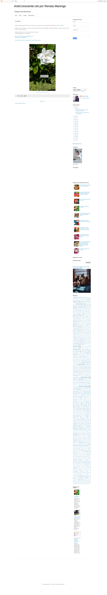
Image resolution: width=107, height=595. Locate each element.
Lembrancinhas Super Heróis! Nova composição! (85, 221)
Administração (88, 297)
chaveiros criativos (76, 465)
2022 (75, 119)
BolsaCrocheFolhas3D (77, 317)
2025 (75, 106)
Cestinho (85, 332)
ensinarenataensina (78, 473)
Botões (88, 323)
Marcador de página (85, 393)
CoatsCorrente (75, 338)
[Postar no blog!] (22, 96)
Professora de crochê (77, 428)
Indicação (87, 381)
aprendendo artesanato (77, 460)
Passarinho (75, 413)
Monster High (75, 404)
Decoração (87, 353)
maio (76, 108)
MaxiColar (81, 396)
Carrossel (87, 328)
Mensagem (81, 397)
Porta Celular (87, 420)
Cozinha (80, 343)
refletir (90, 482)
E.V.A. (86, 354)
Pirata (87, 417)
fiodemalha (80, 476)
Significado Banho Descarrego (84, 440)
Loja (79, 391)
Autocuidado (75, 310)
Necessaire (89, 409)
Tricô (83, 455)
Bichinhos (75, 315)
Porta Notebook (82, 422)
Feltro (80, 364)
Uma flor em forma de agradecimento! (42, 92)
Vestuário (89, 456)
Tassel (87, 450)
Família (75, 361)
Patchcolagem (81, 413)
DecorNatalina (88, 351)
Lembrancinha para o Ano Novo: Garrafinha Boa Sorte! (85, 214)
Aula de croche (81, 309)
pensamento (78, 482)
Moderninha (77, 403)
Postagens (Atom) (21, 103)
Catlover (79, 331)
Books (78, 321)
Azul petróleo (79, 311)
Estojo (74, 359)
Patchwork (87, 413)
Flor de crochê (88, 368)
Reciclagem (84, 433)
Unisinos (74, 456)
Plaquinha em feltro (85, 418)
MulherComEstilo (86, 406)
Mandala (89, 392)
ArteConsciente (83, 305)
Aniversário (79, 304)
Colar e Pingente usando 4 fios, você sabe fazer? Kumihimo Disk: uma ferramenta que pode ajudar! (85, 244)
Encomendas (75, 356)
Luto (90, 391)
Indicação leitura (75, 382)
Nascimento (79, 409)
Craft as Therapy (87, 343)
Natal (84, 409)
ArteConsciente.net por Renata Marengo (40, 6)
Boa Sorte (75, 316)
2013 (75, 134)
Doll (82, 354)
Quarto (89, 429)
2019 (75, 124)
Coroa (81, 342)
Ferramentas (87, 364)
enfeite (87, 471)
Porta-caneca (80, 423)
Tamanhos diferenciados (82, 449)
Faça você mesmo (85, 361)
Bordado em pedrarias (81, 323)
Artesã (88, 306)
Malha (85, 392)
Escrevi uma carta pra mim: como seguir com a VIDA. (81, 110)
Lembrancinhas (83, 386)
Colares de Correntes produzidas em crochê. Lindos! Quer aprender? (84, 228)
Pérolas (85, 429)
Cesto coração (83, 333)
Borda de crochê (86, 322)
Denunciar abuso (77, 143)
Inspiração (81, 382)
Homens (74, 381)
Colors (78, 339)
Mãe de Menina (79, 408)
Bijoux (80, 315)
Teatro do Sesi (80, 451)
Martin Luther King (85, 395)
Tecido (86, 451)
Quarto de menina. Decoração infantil (80, 430)
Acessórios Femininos (78, 297)
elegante (80, 470)
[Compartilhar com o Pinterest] (26, 96)
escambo (87, 473)
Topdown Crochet (76, 454)
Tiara (74, 452)
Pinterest (74, 417)
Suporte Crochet (88, 446)
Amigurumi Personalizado (84, 301)
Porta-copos (87, 423)
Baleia (84, 311)
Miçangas (82, 402)
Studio (79, 444)
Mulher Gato (87, 404)
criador (74, 466)
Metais (86, 397)
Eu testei (78, 360)
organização (84, 481)
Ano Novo (89, 304)
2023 (75, 117)
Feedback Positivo (76, 363)
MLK (78, 392)
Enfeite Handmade (82, 356)
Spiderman (75, 444)
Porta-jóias (75, 424)
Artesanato (81, 306)
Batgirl (88, 312)
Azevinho (74, 311)
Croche (79, 344)
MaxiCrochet (87, 396)
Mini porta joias (81, 401)
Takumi (74, 449)
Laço (86, 384)
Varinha (78, 456)
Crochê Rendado (76, 350)
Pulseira (81, 429)
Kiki (88, 383)
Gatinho (74, 373)
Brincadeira (81, 325)
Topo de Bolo (83, 454)
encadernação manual (77, 471)
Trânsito (88, 455)
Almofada (87, 298)
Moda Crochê (88, 402)
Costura (75, 343)
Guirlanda (75, 375)
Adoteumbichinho (77, 298)
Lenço (74, 390)
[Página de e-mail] (18, 95)
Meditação (74, 397)
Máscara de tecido (81, 407)
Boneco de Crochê (76, 320)
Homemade (80, 379)
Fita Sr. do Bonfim (84, 367)
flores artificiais (86, 476)
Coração (80, 341)
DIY (78, 351)
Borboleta (88, 321)
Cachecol (79, 326)
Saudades (79, 439)
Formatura (82, 369)
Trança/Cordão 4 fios (77, 455)
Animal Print (85, 302)
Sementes (75, 440)
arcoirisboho (87, 460)
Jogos (90, 382)
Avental (80, 310)
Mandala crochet (77, 393)
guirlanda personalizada (84, 477)
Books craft (83, 321)
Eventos (83, 360)
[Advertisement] (82, 63)
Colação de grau (86, 338)
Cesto (90, 332)
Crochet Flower (83, 346)
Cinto (88, 336)
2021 (75, 121)
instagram (74, 478)
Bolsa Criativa (85, 316)
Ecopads (74, 355)
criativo (79, 466)
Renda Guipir (82, 434)
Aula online (88, 309)
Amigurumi (75, 301)
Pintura (81, 417)
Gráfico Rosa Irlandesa (77, 374)
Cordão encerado (76, 342)
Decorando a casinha (79, 353)
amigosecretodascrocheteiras (78, 459)
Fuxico (86, 370)
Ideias (83, 381)
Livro (78, 390)
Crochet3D (80, 347)
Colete (74, 339)
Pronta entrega (75, 429)
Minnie (78, 402)
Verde (85, 456)
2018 (75, 126)
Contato (24, 15)
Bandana (88, 311)
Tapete (78, 450)
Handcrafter (76, 377)
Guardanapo (87, 374)
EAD (89, 354)
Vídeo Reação (83, 457)
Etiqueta (74, 360)
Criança (74, 344)
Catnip (84, 331)
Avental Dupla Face (86, 310)
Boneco (84, 317)
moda (79, 479)
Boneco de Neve (84, 320)
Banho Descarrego (82, 312)
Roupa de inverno (81, 436)
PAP (87, 411)
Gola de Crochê (86, 373)
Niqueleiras (76, 411)
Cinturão (74, 337)
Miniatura (87, 401)
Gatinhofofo (79, 373)
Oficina (84, 411)
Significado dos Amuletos (86, 441)
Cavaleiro (74, 332)
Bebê (83, 314)
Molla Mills (87, 403)
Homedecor (81, 378)
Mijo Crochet (87, 398)
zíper (87, 483)
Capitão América (77, 328)
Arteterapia (75, 307)
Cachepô (74, 327)
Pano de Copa (75, 412)
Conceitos (89, 339)
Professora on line (86, 428)
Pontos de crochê (80, 419)
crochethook (82, 467)
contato (61, 25)
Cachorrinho (79, 327)
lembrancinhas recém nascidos (83, 478)
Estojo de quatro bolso (81, 359)
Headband (75, 378)
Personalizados (76, 416)
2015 (75, 131)
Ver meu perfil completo (84, 98)
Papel (88, 412)
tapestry (84, 483)
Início (16, 15)
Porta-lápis (80, 424)
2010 (75, 140)
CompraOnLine (83, 339)
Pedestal (78, 414)
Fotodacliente (76, 370)
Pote (85, 424)
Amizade (74, 302)
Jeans (86, 382)
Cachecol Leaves (86, 326)
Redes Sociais (31, 15)
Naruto (74, 409)
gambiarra (74, 477)
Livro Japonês (83, 390)
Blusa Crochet (86, 315)
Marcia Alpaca (75, 395)
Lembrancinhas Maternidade (78, 387)
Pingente (87, 416)
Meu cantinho (80, 398)
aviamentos (75, 461)
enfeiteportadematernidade (86, 472)
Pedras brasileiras (86, 414)
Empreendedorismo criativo (84, 355)
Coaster (87, 337)
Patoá (74, 414)
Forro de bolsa (88, 369)
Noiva (80, 411)
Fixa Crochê (78, 368)
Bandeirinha (75, 312)
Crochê (75, 349)
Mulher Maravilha (76, 406)
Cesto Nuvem (76, 333)
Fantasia (79, 361)
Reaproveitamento (76, 433)
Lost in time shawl (84, 391)
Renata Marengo (84, 96)
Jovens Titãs (84, 383)
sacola (75, 483)
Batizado (74, 314)
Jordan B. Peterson (77, 383)
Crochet (75, 346)
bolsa (85, 461)
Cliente (79, 337)
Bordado (74, 323)
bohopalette (81, 461)
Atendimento (75, 309)
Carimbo (83, 328)
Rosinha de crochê (82, 435)
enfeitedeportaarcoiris (76, 472)
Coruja (89, 342)
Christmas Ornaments (81, 336)
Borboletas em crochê (77, 322)
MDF (75, 392)
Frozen (82, 370)
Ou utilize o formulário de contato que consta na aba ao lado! (28, 40)
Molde (82, 403)
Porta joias (88, 422)
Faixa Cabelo (88, 360)
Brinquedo (87, 325)
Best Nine (87, 314)
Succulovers (84, 444)
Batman (79, 314)
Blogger (62, 584)
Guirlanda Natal (81, 375)
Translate (83, 91)
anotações (87, 459)
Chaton (88, 333)
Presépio (83, 425)
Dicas (74, 354)
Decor (83, 351)
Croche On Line (86, 344)
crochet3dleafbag (86, 466)
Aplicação (76, 305)
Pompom (74, 419)
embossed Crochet (86, 470)
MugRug (81, 404)
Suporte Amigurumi (80, 446)
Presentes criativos (77, 425)
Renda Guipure (88, 434)
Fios (78, 367)
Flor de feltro (76, 369)
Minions (74, 402)
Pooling (86, 419)
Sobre (20, 15)
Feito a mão (83, 363)
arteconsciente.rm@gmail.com (26, 36)
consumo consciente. (85, 465)
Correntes (85, 342)
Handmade (84, 377)
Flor (82, 368)
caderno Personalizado (82, 462)
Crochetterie (87, 347)
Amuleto (79, 302)
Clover (83, 337)
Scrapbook (84, 439)
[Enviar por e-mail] (20, 96)
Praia (88, 424)
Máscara (74, 407)
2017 (75, 128)
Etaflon (88, 359)
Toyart (88, 454)
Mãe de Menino (86, 408)
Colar (80, 338)
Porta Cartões (80, 420)
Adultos (83, 298)
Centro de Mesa (80, 332)
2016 (75, 129)
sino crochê (79, 483)
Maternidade (75, 396)
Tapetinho (82, 450)
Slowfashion (81, 442)
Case (74, 331)
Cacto (84, 327)
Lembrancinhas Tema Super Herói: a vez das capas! (84, 235)
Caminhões (89, 327)
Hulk (78, 381)
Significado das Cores (77, 441)
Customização (83, 350)
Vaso (82, 456)
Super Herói (83, 445)
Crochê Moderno (85, 349)
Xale (88, 457)
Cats (88, 331)
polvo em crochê (84, 482)
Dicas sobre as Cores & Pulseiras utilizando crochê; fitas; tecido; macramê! (77, 537)
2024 (75, 116)
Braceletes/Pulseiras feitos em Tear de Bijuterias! (85, 186)
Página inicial (42, 101)
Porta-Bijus (75, 423)
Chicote (74, 336)
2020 (75, 123)
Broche (74, 326)
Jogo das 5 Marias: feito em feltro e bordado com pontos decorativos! (85, 193)
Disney (79, 354)
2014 (75, 133)
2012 (75, 136)
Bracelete (75, 325)
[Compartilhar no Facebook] (24, 96)
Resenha (75, 435)
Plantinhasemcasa (76, 418)
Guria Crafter (88, 375)
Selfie (89, 439)
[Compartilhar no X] (23, 96)
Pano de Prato (83, 412)
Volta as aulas (76, 457)
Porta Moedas (75, 422)
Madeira (81, 392)
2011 (75, 138)
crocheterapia (75, 467)
